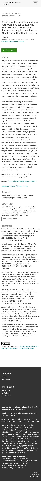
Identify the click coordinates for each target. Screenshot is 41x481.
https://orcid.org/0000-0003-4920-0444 (12, 41)
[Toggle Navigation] (35, 3)
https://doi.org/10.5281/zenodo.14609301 (22, 181)
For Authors (5, 393)
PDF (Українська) (9, 50)
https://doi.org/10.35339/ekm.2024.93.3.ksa (14, 186)
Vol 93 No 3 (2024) (7, 13)
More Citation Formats (11, 219)
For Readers (5, 391)
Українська (5, 379)
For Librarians (6, 395)
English (4, 377)
